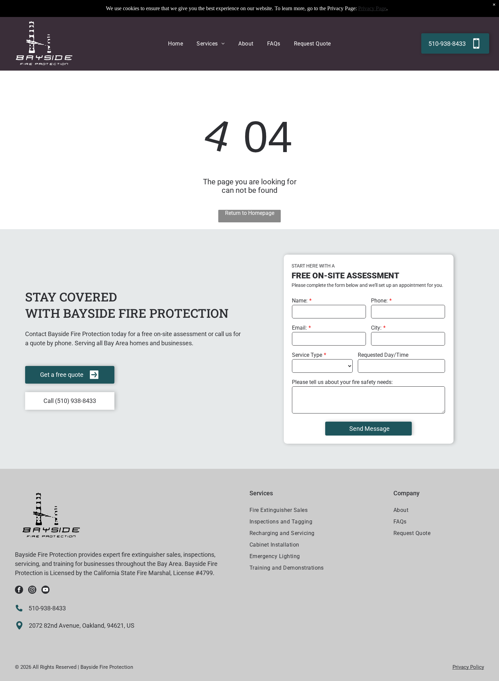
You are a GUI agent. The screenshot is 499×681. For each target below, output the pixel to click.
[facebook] (19, 590)
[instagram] (32, 590)
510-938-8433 (47, 608)
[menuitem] (175, 44)
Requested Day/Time (383, 355)
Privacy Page (372, 8)
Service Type (307, 355)
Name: (300, 300)
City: (376, 328)
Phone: (379, 300)
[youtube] (45, 590)
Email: (299, 328)
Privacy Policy (468, 667)
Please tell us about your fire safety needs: (342, 382)
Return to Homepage (249, 213)
